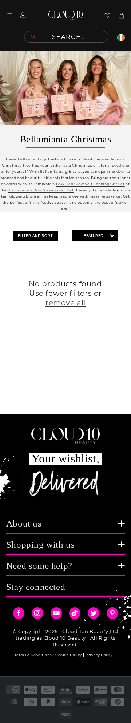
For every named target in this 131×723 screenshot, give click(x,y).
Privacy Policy (99, 655)
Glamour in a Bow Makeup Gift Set (41, 190)
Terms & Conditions (33, 655)
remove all (65, 302)
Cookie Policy (68, 655)
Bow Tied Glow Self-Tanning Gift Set (90, 184)
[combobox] (66, 37)
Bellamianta (30, 159)
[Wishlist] (107, 16)
